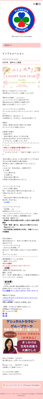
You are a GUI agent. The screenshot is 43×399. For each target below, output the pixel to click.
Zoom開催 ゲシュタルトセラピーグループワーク (20, 291)
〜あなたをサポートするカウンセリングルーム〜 (20, 297)
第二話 (5, 316)
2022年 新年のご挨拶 (11, 62)
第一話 (5, 313)
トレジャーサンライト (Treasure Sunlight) (20, 394)
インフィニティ (8, 300)
